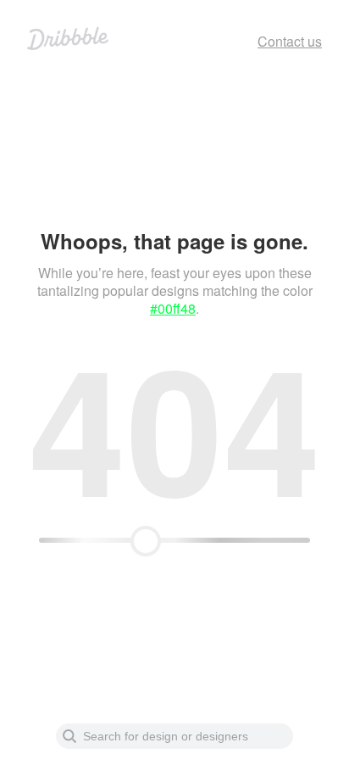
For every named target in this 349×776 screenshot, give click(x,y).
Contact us (290, 41)
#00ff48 (173, 308)
